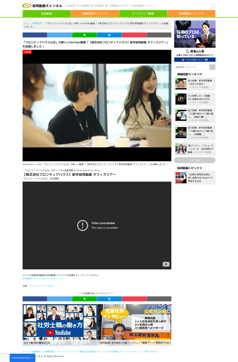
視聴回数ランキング (54, 351)
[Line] (84, 34)
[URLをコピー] (159, 34)
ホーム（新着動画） (34, 23)
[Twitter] (59, 34)
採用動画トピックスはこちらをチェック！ (44, 278)
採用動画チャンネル (47, 5)
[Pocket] (134, 34)
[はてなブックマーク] (109, 34)
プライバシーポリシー (131, 351)
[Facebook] (35, 34)
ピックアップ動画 (75, 351)
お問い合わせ (150, 351)
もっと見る (194, 160)
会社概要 (113, 351)
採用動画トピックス (96, 351)
